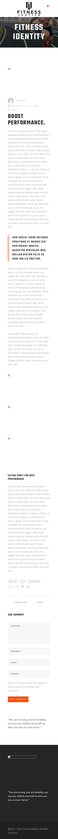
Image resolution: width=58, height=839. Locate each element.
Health (15, 110)
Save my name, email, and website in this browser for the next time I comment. (27, 687)
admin (23, 101)
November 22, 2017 (22, 106)
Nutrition (34, 581)
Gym (23, 581)
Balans (13, 581)
